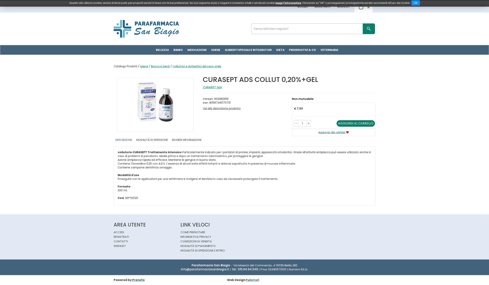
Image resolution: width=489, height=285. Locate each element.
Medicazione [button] (197, 50)
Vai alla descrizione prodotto (222, 108)
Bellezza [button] (162, 50)
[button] (296, 123)
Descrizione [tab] (124, 140)
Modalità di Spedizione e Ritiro (203, 250)
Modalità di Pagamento (198, 246)
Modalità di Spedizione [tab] (152, 140)
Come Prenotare (193, 232)
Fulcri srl (252, 280)
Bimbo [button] (178, 50)
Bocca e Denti (160, 66)
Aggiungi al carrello (355, 123)
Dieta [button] (280, 50)
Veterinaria (329, 50)
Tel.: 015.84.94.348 (245, 269)
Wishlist (343, 7)
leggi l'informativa (288, 3)
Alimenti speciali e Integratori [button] (248, 50)
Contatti (121, 241)
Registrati (322, 7)
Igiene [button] (215, 50)
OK (416, 3)
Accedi (302, 7)
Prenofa (138, 280)
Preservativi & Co (302, 50)
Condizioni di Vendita (196, 241)
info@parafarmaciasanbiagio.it (205, 269)
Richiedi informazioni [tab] (186, 140)
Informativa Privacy (196, 237)
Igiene (144, 66)
